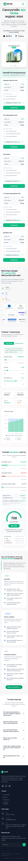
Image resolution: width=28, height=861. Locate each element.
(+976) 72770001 (10, 814)
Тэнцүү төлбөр (9, 343)
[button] (14, 713)
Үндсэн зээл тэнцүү (19, 343)
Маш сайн (14, 526)
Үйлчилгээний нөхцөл (19, 858)
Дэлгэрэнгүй (14, 107)
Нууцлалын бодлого (7, 858)
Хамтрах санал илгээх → (14, 687)
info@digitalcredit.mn (11, 819)
